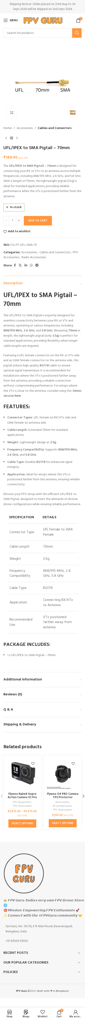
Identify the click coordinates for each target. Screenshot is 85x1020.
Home (7, 128)
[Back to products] (11, 138)
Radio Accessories (34, 257)
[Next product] (17, 138)
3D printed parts (62, 806)
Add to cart (37, 220)
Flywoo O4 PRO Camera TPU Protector (62, 796)
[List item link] (42, 929)
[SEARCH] (77, 33)
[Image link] (23, 873)
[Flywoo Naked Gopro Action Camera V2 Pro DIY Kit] (22, 774)
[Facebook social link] (14, 265)
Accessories (25, 128)
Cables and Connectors (55, 128)
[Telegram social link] (37, 265)
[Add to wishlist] (33, 764)
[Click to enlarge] (12, 113)
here (18, 396)
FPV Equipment (22, 802)
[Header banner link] (42, 7)
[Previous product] (6, 138)
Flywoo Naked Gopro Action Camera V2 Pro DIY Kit (22, 797)
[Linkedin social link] (26, 265)
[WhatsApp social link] (31, 265)
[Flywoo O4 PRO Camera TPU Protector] (63, 774)
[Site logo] (42, 20)
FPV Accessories (22, 806)
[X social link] (20, 265)
